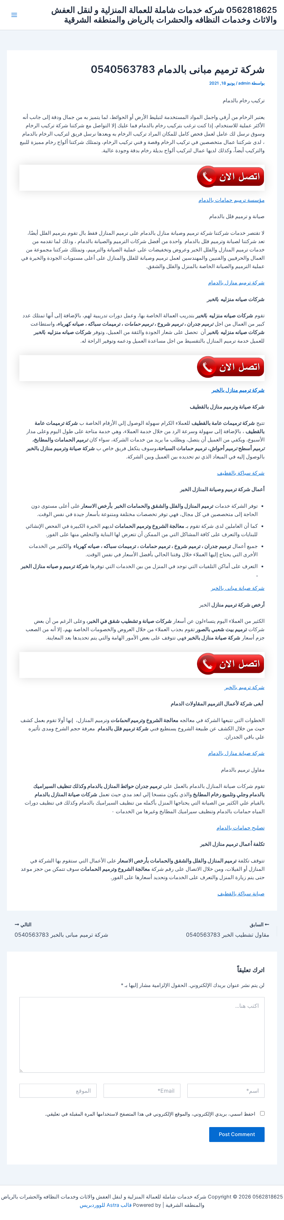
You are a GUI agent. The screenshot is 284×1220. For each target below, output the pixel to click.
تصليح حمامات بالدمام (240, 828)
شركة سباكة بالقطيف (241, 473)
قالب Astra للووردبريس (106, 1205)
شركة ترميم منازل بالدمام (236, 283)
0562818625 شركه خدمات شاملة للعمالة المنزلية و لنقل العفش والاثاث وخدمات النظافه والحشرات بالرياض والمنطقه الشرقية (164, 15)
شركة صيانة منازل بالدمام (236, 753)
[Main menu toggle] (14, 15)
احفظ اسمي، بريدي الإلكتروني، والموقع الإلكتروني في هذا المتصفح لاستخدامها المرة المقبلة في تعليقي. (150, 1114)
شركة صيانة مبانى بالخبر (238, 588)
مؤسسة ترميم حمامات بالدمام (231, 200)
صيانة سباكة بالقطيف (241, 894)
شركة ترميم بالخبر (244, 687)
